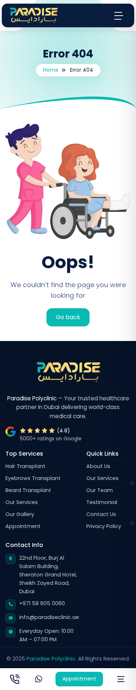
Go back (68, 317)
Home (50, 70)
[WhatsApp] (39, 679)
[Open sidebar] (121, 679)
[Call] (14, 679)
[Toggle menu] (119, 15)
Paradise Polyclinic (50, 658)
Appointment (79, 678)
